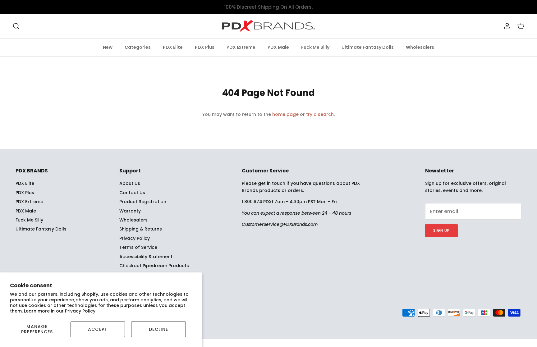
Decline (158, 329)
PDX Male (278, 47)
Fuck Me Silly (315, 47)
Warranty (130, 211)
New (107, 47)
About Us (129, 183)
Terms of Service (138, 247)
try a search (320, 114)
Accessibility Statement (145, 256)
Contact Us (132, 192)
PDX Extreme (241, 47)
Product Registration (142, 202)
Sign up (441, 230)
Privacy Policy (80, 311)
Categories (138, 47)
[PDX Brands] (268, 26)
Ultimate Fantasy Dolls (368, 47)
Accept (98, 329)
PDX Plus (204, 47)
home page (285, 114)
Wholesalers (420, 47)
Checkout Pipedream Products (154, 266)
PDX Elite (173, 47)
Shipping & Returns (140, 229)
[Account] (506, 26)
